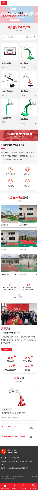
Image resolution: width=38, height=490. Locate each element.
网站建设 (34, 476)
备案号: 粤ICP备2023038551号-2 (9, 479)
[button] (34, 37)
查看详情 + (7, 349)
